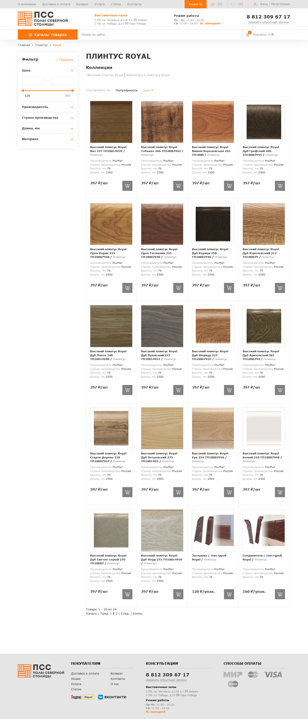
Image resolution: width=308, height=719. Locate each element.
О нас (115, 684)
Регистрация (280, 4)
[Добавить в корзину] (127, 186)
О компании (27, 4)
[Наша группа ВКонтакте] (112, 697)
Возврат (82, 4)
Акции (75, 678)
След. (125, 613)
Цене (146, 90)
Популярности (126, 90)
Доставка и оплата (56, 4)
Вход (264, 4)
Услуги (99, 4)
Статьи (116, 4)
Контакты (134, 4)
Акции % (195, 4)
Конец (137, 613)
